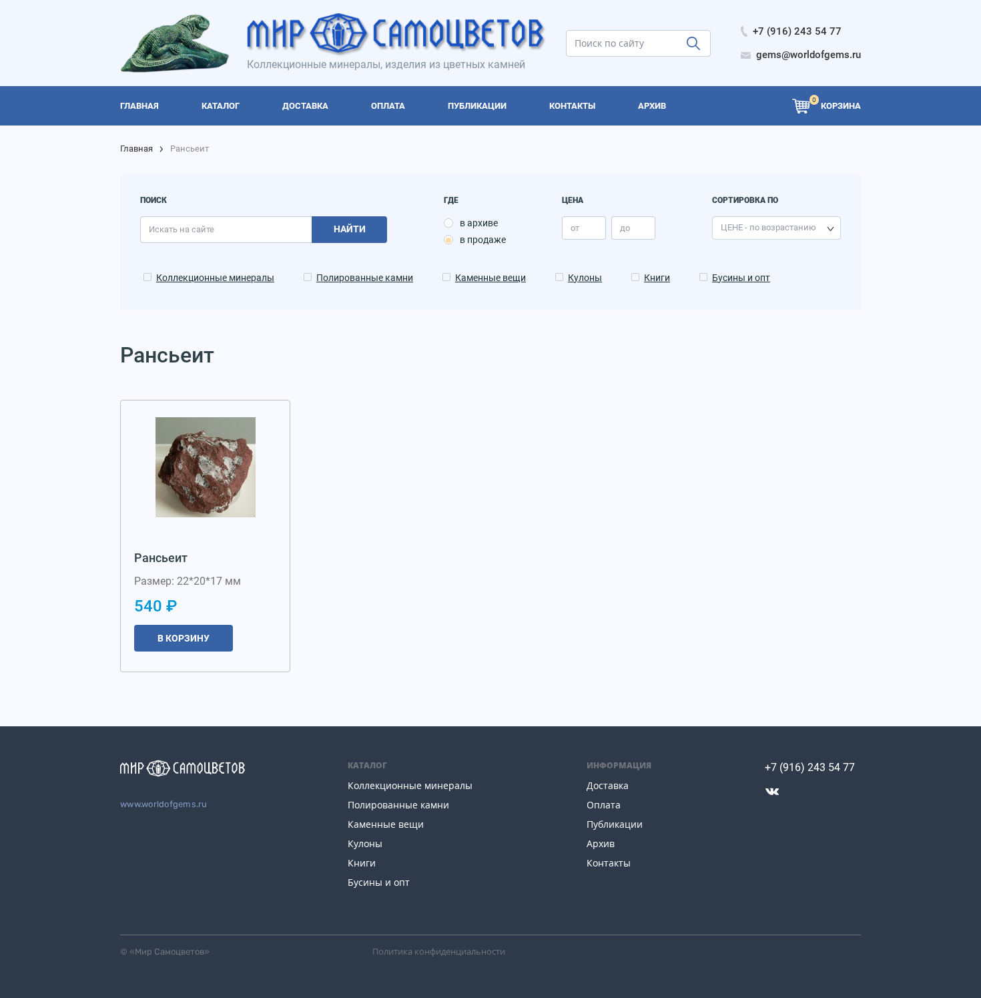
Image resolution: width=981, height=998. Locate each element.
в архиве (479, 223)
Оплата (604, 804)
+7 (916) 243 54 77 (810, 767)
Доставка (608, 785)
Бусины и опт (741, 277)
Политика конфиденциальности (438, 951)
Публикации (615, 824)
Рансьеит (161, 558)
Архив (601, 843)
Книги (657, 277)
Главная (136, 149)
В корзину (183, 638)
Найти (350, 229)
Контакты (609, 862)
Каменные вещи (490, 277)
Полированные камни (364, 277)
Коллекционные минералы (215, 277)
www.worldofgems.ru (164, 804)
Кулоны (585, 277)
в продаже (483, 239)
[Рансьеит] (205, 467)
